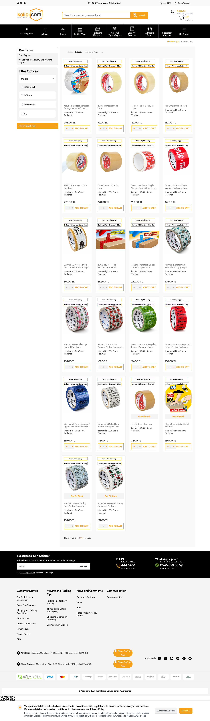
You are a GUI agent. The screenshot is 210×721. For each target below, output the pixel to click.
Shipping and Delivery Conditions (27, 611)
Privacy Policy (23, 634)
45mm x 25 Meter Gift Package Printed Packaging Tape (110, 345)
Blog (79, 607)
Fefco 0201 (29, 86)
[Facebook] (159, 658)
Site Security (23, 618)
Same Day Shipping (26, 605)
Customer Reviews (86, 597)
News (79, 602)
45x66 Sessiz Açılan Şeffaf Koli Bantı (177, 425)
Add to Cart (81, 128)
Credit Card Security (26, 623)
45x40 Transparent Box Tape (108, 107)
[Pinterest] (171, 658)
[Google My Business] (190, 658)
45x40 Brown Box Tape (141, 424)
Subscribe (82, 566)
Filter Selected (27, 126)
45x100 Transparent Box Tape (142, 107)
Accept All (185, 710)
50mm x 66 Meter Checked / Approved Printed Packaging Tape (77, 425)
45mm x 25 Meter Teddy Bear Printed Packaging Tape (75, 504)
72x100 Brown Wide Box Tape (108, 186)
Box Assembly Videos (57, 624)
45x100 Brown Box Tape (176, 106)
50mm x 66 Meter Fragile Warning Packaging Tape (176, 186)
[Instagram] (184, 658)
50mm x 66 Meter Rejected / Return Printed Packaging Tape (178, 345)
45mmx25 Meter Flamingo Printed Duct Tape (75, 345)
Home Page (173, 41)
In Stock (28, 95)
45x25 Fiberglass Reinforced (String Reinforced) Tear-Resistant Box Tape (76, 107)
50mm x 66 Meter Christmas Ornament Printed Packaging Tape (110, 504)
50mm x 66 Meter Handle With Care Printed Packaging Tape (76, 266)
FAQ (19, 639)
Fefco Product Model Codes (87, 614)
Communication (114, 597)
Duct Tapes (24, 55)
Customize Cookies (166, 710)
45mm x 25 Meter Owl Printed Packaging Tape (176, 266)
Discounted (29, 104)
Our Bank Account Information (25, 598)
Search (142, 15)
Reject (81, 715)
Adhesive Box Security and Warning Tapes (35, 61)
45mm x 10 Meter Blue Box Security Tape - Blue (143, 266)
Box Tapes (26, 50)
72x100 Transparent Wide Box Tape (75, 186)
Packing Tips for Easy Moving (57, 602)
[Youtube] (178, 658)
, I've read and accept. (36, 573)
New (26, 114)
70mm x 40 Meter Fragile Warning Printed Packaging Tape (143, 186)
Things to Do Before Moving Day (56, 610)
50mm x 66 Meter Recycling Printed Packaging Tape (144, 345)
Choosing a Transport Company (57, 618)
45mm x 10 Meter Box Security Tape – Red (107, 266)
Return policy (23, 628)
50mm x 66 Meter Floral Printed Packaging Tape (108, 425)
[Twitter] (165, 658)
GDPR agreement (27, 573)
